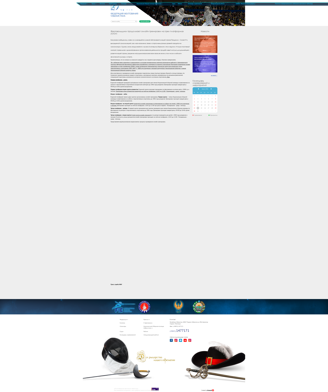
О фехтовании (113, 3)
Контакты (102, 3)
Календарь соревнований (195, 3)
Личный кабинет (145, 21)
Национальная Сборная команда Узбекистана (149, 3)
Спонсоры (123, 3)
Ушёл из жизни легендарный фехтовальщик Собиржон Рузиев (202, 58)
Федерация (83, 3)
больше (204, 50)
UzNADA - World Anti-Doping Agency (245, 3)
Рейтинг (180, 3)
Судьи (173, 3)
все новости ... (214, 75)
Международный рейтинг (218, 3)
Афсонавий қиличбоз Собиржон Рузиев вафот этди (204, 38)
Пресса (94, 3)
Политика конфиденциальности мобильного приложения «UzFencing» (294, 3)
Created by (204, 390)
